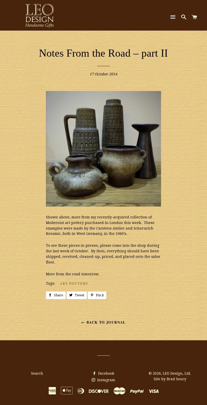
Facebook (105, 373)
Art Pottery (74, 283)
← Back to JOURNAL (103, 322)
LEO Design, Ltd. (177, 373)
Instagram (105, 380)
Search (37, 373)
